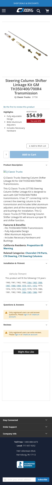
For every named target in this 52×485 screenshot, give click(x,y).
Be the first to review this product (19, 107)
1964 (29, 282)
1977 (24, 289)
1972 (34, 285)
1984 (24, 292)
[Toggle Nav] (4, 10)
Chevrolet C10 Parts (36, 253)
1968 (13, 285)
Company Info (10, 433)
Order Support (10, 427)
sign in (26, 314)
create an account (30, 334)
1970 (24, 285)
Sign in (17, 334)
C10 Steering (10, 256)
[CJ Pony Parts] (25, 10)
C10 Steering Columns (30, 256)
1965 (34, 282)
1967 (8, 285)
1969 (18, 285)
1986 (34, 292)
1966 (40, 282)
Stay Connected (10, 420)
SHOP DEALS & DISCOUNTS (26, 3)
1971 (29, 285)
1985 (29, 292)
